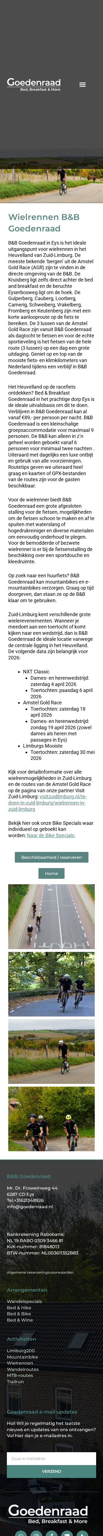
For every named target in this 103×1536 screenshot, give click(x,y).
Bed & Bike (19, 1313)
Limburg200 (21, 1350)
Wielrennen (20, 1363)
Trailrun (15, 1381)
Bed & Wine (20, 1320)
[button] (82, 84)
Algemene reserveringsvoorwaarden (40, 1272)
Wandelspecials (24, 1301)
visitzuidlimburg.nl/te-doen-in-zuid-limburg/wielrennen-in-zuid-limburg (47, 803)
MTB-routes (20, 1375)
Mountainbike (22, 1357)
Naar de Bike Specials (50, 835)
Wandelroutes (23, 1369)
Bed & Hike (19, 1307)
